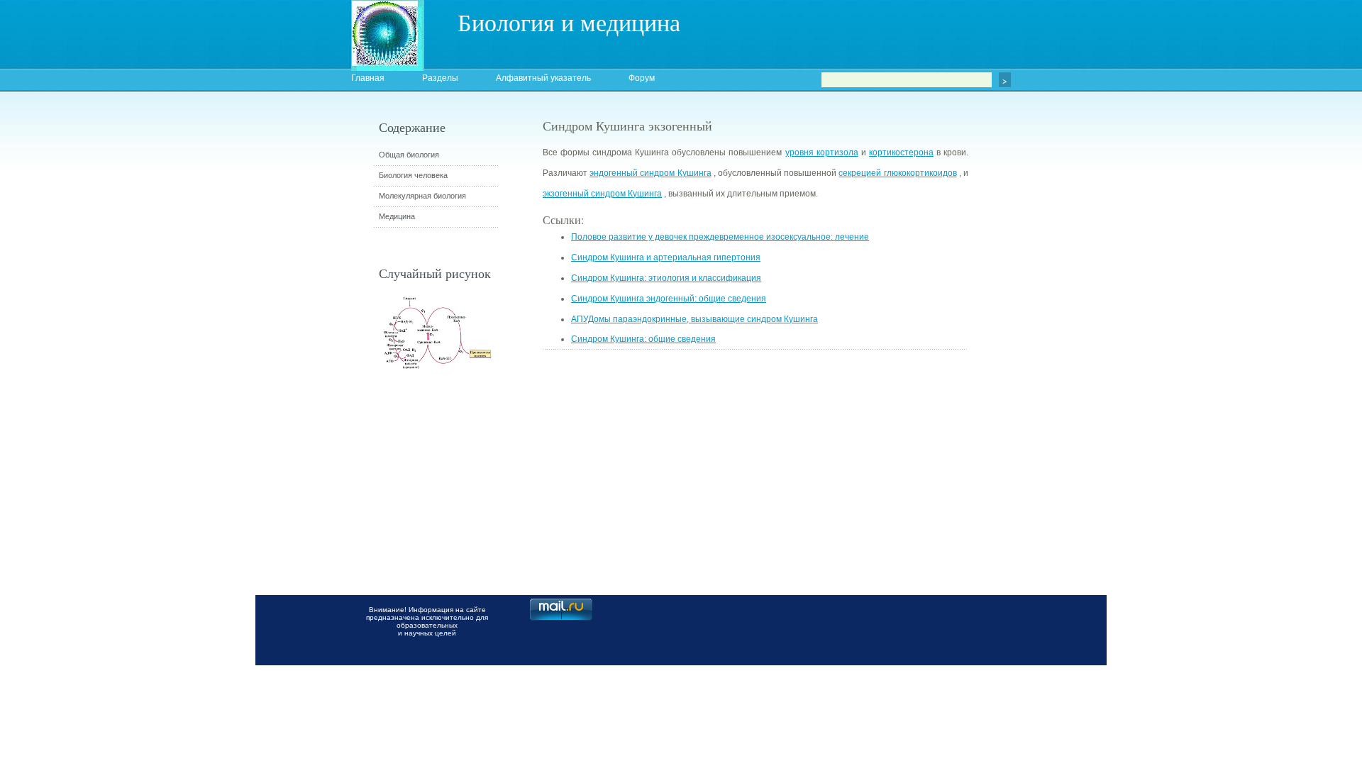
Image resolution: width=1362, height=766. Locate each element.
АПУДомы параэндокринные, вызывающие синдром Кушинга (694, 319)
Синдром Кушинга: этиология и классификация (666, 278)
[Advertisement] (1046, 372)
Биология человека (413, 175)
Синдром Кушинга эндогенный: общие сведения (668, 299)
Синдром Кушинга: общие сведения (643, 339)
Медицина (397, 216)
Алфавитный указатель (543, 78)
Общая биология (409, 154)
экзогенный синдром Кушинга (602, 194)
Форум (642, 78)
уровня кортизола (821, 152)
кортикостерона (901, 152)
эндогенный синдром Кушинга (650, 173)
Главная (367, 78)
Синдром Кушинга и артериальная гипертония (665, 257)
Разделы (440, 78)
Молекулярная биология (422, 196)
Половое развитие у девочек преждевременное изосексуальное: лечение (720, 237)
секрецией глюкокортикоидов (897, 173)
